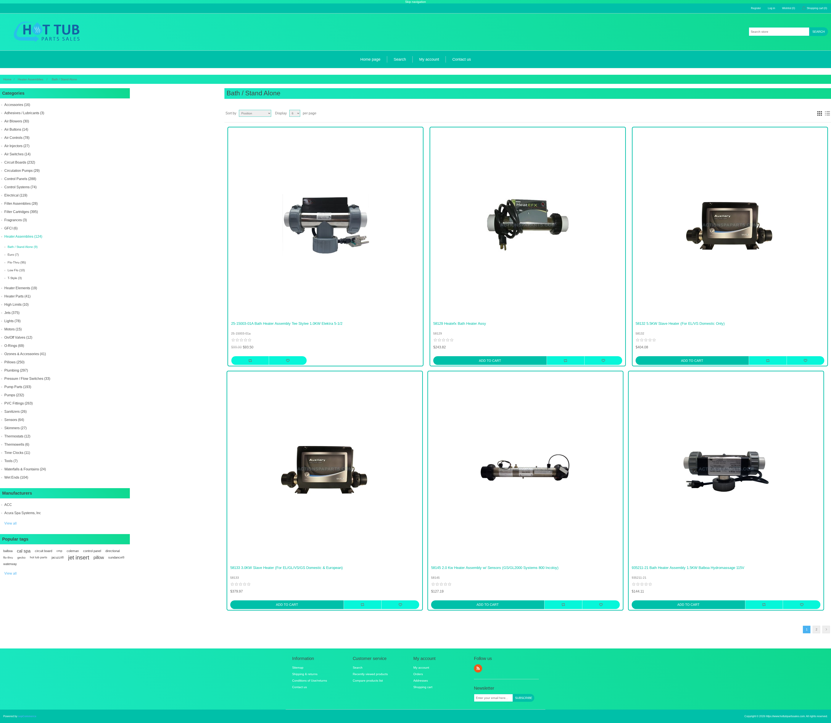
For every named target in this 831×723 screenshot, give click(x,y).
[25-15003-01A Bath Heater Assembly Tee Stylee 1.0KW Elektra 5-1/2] (325, 225)
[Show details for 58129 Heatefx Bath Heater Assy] (527, 225)
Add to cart (490, 360)
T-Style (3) (15, 278)
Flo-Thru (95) (17, 262)
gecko (21, 557)
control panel (92, 551)
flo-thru (8, 557)
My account (429, 59)
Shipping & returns (304, 674)
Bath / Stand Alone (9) (23, 247)
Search (818, 31)
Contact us (461, 59)
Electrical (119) (15, 195)
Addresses (420, 680)
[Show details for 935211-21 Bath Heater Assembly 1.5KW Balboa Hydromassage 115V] (726, 468)
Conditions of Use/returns (309, 680)
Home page (370, 59)
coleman (73, 551)
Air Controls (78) (16, 138)
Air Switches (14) (17, 154)
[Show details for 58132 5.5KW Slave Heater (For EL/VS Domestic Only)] (729, 225)
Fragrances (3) (15, 220)
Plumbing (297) (16, 370)
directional (112, 551)
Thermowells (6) (16, 444)
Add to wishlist (287, 360)
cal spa (24, 551)
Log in (771, 8)
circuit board (43, 551)
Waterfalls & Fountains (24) (25, 469)
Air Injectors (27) (16, 146)
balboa (8, 551)
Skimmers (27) (15, 428)
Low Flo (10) (16, 270)
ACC (8, 505)
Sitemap (297, 667)
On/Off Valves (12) (18, 337)
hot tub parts (38, 557)
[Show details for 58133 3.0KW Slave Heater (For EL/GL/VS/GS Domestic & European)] (324, 468)
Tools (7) (11, 461)
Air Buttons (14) (16, 129)
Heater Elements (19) (20, 288)
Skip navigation (415, 1)
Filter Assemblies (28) (21, 203)
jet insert (78, 557)
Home (7, 79)
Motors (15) (13, 329)
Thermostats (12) (17, 436)
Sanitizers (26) (15, 411)
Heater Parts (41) (17, 296)
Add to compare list (250, 360)
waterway (10, 564)
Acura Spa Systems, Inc (22, 513)
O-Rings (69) (14, 346)
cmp (59, 550)
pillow (98, 557)
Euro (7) (13, 254)
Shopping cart (422, 687)
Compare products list (368, 680)
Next (826, 629)
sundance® (116, 557)
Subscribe (523, 698)
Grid (819, 113)
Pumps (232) (14, 395)
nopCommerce (27, 716)
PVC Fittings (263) (18, 403)
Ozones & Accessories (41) (25, 354)
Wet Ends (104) (16, 477)
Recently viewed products (370, 674)
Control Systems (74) (20, 187)
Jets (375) (11, 313)
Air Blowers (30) (16, 121)
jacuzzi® (58, 557)
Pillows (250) (14, 362)
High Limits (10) (16, 304)
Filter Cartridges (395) (21, 212)
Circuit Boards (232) (19, 162)
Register (756, 8)
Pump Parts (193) (17, 387)
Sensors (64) (14, 420)
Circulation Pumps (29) (22, 170)
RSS (478, 668)
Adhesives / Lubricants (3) (24, 113)
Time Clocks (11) (17, 453)
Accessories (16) (17, 105)
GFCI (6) (11, 228)
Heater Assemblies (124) (23, 236)
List (827, 113)
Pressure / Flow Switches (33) (27, 378)
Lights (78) (12, 321)
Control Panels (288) (20, 179)
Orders (418, 674)
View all (10, 523)
